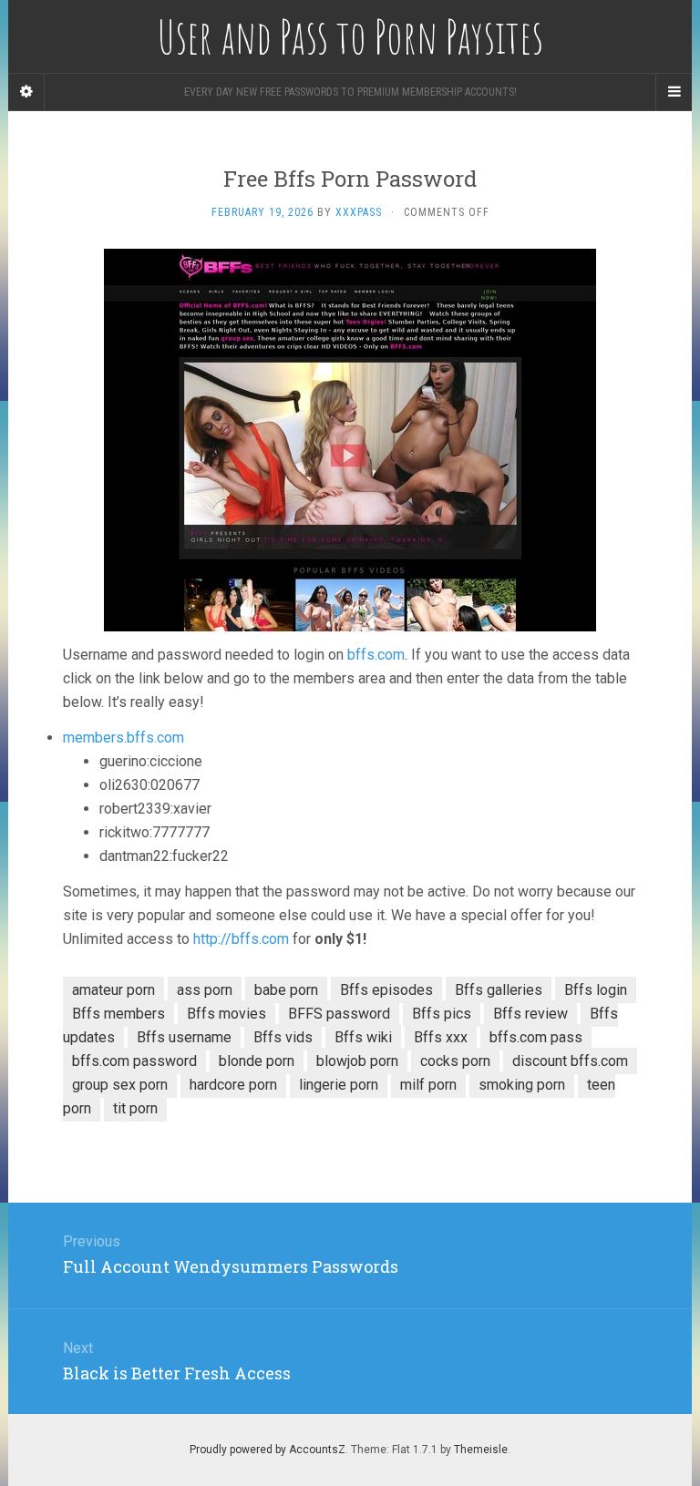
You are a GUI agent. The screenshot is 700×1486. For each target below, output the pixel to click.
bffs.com (376, 654)
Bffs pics (441, 1013)
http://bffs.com (241, 939)
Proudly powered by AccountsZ (267, 1449)
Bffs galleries (498, 990)
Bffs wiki (363, 1037)
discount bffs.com (570, 1061)
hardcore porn (233, 1084)
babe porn (286, 990)
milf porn (428, 1084)
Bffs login (595, 990)
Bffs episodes (386, 990)
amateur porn (113, 990)
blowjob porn (357, 1061)
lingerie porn (338, 1084)
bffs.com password (134, 1061)
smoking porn (522, 1084)
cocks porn (455, 1061)
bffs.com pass (535, 1037)
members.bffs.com (123, 737)
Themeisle (481, 1449)
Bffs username (184, 1037)
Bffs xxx (441, 1037)
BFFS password (339, 1013)
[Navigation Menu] (673, 92)
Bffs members (118, 1013)
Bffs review (530, 1013)
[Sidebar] (26, 92)
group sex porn (120, 1084)
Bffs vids (283, 1037)
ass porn (204, 990)
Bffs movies (226, 1013)
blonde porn (256, 1061)
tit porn (135, 1108)
